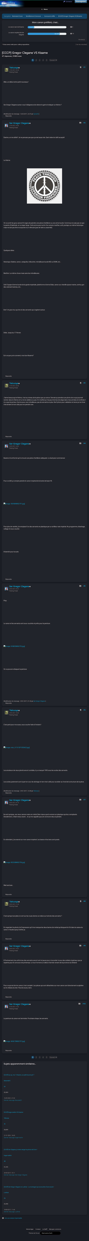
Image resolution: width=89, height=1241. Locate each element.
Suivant (52, 60)
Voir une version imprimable (13, 1218)
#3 (84, 383)
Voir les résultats (81, 44)
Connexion (68, 1)
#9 (84, 946)
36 (4, 1198)
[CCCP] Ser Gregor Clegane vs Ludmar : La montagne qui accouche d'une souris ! (29, 1187)
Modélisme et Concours (33, 16)
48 (4, 1161)
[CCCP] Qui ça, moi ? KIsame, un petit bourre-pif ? (19, 1075)
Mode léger (30, 1229)
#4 (84, 443)
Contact (37, 1229)
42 (4, 1124)
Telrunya (13, 67)
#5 (84, 586)
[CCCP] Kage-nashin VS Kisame (13, 1112)
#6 (84, 710)
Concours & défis (49, 16)
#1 (84, 67)
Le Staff (44, 1229)
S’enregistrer (81, 1)
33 (4, 1086)
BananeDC (7, 1080)
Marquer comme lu (55, 1229)
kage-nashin (19, 1137)
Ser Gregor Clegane (19, 123)
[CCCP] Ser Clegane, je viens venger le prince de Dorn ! (20, 1149)
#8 (84, 901)
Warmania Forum (17, 16)
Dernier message (9, 1100)
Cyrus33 (36, 114)
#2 (84, 123)
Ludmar (6, 1192)
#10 (84, 1004)
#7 (84, 800)
